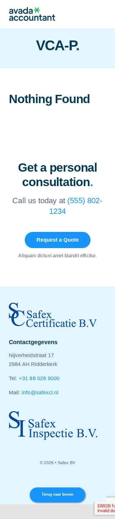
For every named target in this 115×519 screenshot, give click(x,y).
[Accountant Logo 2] (32, 10)
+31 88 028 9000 (39, 378)
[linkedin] (57, 478)
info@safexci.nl (40, 393)
